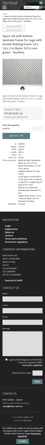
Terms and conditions (16, 239)
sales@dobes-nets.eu (12, 406)
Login (8, 226)
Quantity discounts (14, 30)
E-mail (5, 305)
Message (6, 328)
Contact (9, 235)
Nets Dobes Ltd (26, 417)
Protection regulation (16, 242)
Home (5, 14)
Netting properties (13, 26)
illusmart (28, 420)
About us (9, 232)
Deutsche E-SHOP (13, 280)
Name (5, 293)
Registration (11, 229)
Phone (5, 317)
